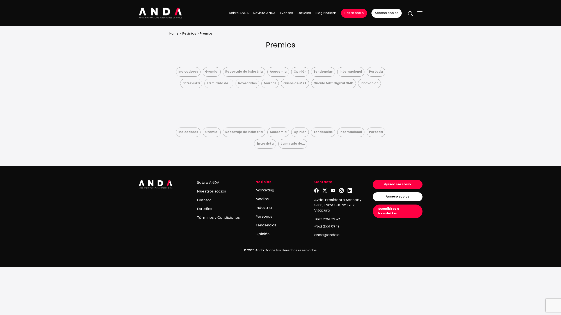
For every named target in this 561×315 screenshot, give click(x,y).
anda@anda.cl (327, 235)
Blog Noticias (326, 13)
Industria (264, 208)
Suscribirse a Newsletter (388, 211)
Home (174, 33)
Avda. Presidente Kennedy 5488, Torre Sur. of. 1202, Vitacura (337, 205)
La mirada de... (219, 83)
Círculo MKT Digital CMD (333, 83)
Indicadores (188, 71)
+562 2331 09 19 (326, 226)
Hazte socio (354, 13)
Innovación (369, 83)
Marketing (265, 190)
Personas (264, 216)
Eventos (286, 13)
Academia (278, 71)
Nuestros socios (211, 191)
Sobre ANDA (239, 13)
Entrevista (191, 83)
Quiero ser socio (397, 184)
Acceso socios (386, 13)
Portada (376, 71)
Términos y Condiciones (218, 217)
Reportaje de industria (244, 71)
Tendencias (323, 71)
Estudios (304, 13)
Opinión (300, 71)
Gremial (211, 71)
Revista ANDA (264, 13)
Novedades (247, 83)
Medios (262, 199)
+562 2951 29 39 (327, 219)
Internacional (351, 71)
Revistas (189, 33)
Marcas (270, 83)
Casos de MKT (295, 83)
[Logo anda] (160, 13)
